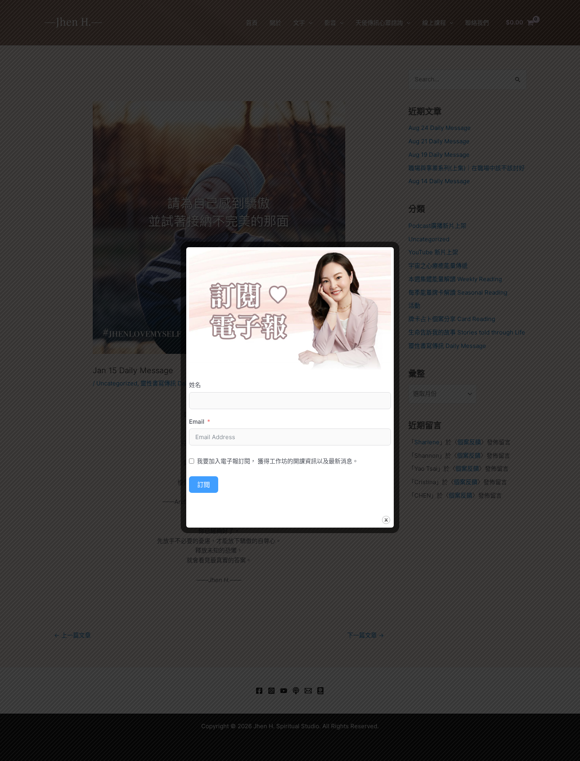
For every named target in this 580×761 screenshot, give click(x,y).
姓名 (195, 385)
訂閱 (203, 485)
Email (196, 421)
